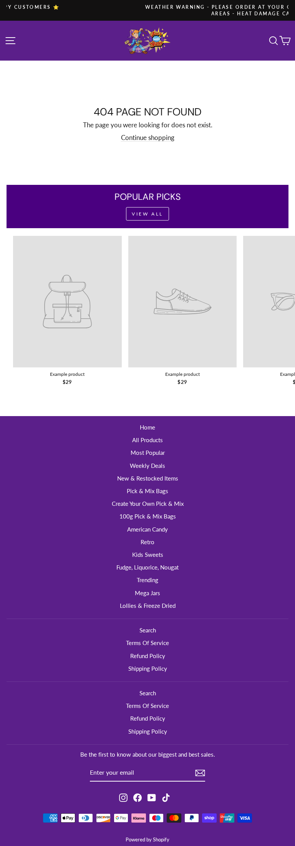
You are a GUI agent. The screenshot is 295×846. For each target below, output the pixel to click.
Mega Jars (147, 592)
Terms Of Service (147, 642)
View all (147, 214)
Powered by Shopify (147, 840)
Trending (147, 579)
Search (147, 630)
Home (147, 427)
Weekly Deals (147, 465)
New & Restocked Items (147, 478)
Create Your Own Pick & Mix (148, 503)
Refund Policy (147, 655)
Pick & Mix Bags (147, 490)
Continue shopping (147, 138)
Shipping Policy (147, 668)
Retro (147, 541)
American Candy (147, 529)
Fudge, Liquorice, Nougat (147, 567)
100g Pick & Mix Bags (147, 516)
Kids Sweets (147, 554)
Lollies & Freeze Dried (148, 605)
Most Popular (148, 452)
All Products (147, 439)
